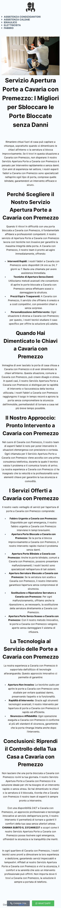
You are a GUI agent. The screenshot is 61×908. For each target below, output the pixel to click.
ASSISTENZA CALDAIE (17, 19)
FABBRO (9, 27)
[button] (30, 17)
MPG (21, 904)
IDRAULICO (10, 22)
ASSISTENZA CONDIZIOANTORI (22, 16)
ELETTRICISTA (12, 25)
